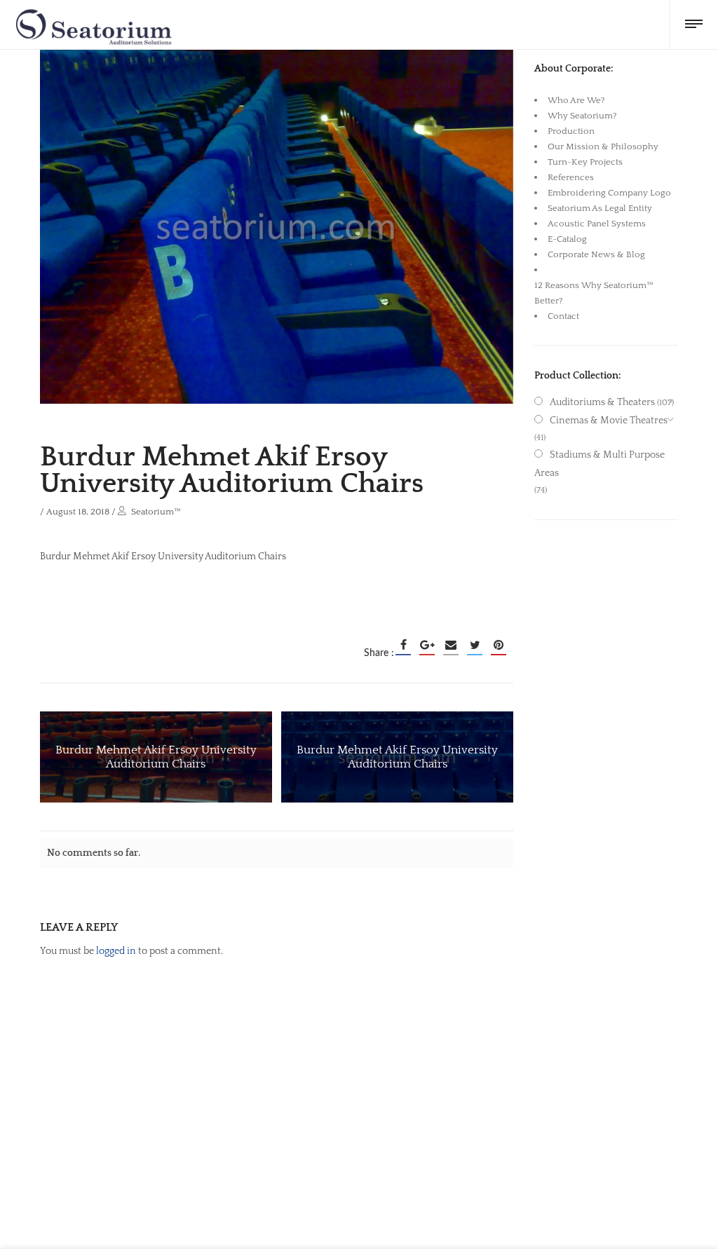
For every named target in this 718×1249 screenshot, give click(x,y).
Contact (563, 316)
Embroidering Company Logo (609, 193)
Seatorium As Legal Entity (600, 208)
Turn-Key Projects (585, 162)
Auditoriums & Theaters (602, 402)
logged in (116, 951)
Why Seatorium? (582, 116)
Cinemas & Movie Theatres (609, 420)
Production (571, 131)
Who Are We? (576, 100)
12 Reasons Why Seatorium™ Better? (593, 293)
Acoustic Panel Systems (597, 223)
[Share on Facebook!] (403, 644)
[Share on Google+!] (427, 644)
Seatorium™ (156, 512)
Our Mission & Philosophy (603, 146)
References (571, 177)
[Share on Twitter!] (474, 644)
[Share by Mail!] (451, 644)
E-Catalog (567, 239)
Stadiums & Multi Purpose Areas (599, 464)
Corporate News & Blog (596, 254)
